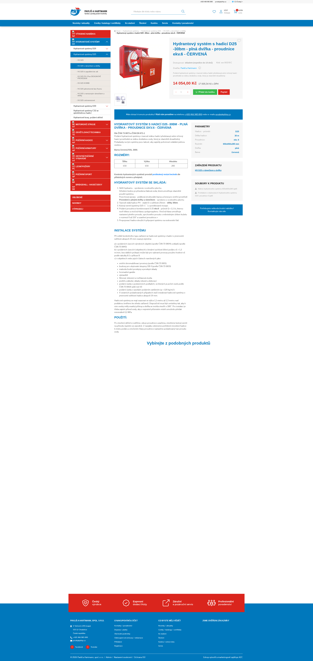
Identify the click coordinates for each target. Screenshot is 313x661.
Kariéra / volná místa (166, 642)
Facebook (79, 647)
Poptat (224, 92)
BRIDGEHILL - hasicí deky (89, 185)
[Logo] (88, 12)
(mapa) (88, 626)
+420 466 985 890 (206, 2)
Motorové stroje (85, 124)
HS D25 (81, 60)
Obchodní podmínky (122, 634)
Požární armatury (86, 148)
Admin (109, 657)
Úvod (118, 31)
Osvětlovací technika (88, 132)
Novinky (76, 203)
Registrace (118, 646)
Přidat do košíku (206, 92)
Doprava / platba (120, 630)
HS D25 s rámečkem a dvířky (89, 66)
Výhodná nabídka (85, 34)
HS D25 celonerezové (86, 100)
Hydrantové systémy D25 (84, 54)
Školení (142, 23)
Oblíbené (77, 197)
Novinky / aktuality (81, 23)
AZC (241, 657)
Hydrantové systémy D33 (84, 106)
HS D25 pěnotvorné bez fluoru (90, 89)
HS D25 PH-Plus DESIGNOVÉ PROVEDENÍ (89, 77)
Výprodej (77, 209)
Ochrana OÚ (139, 657)
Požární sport (84, 174)
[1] (183, 12)
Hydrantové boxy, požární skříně (88, 117)
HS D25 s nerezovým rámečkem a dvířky (91, 95)
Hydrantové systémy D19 (84, 49)
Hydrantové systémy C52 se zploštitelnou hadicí (86, 112)
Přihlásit (227, 13)
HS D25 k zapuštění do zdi (88, 72)
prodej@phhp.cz (220, 2)
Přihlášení (118, 642)
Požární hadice (84, 140)
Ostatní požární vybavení (85, 157)
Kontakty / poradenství (182, 23)
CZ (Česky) (238, 2)
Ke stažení (130, 23)
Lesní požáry (83, 166)
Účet (226, 10)
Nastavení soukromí (123, 657)
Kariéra (154, 23)
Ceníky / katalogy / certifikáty (107, 23)
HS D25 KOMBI (83, 83)
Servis (165, 23)
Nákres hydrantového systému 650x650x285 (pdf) (217, 189)
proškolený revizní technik (164, 174)
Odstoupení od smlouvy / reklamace (128, 638)
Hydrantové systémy (88, 42)
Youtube (94, 647)
